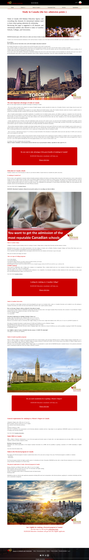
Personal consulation (63, 550)
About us (23, 7)
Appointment (75, 7)
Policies (48, 550)
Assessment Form (51, 7)
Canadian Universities (19, 433)
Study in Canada (36, 7)
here (11, 331)
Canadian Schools (22, 186)
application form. (53, 529)
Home (12, 7)
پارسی (69, 550)
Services (64, 7)
